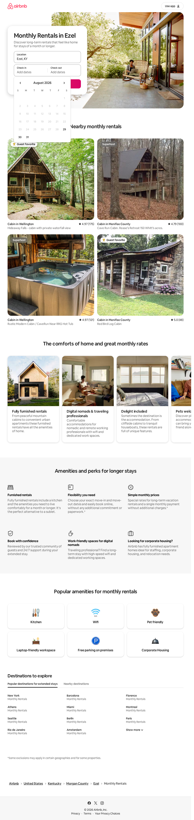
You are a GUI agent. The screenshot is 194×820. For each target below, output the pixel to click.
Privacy (75, 813)
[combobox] (47, 58)
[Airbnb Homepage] (17, 6)
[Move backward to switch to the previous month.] (20, 83)
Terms (87, 813)
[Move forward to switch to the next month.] (64, 83)
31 (27, 137)
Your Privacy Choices (107, 813)
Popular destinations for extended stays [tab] (33, 684)
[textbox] (30, 72)
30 (20, 137)
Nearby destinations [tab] (76, 684)
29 (64, 129)
